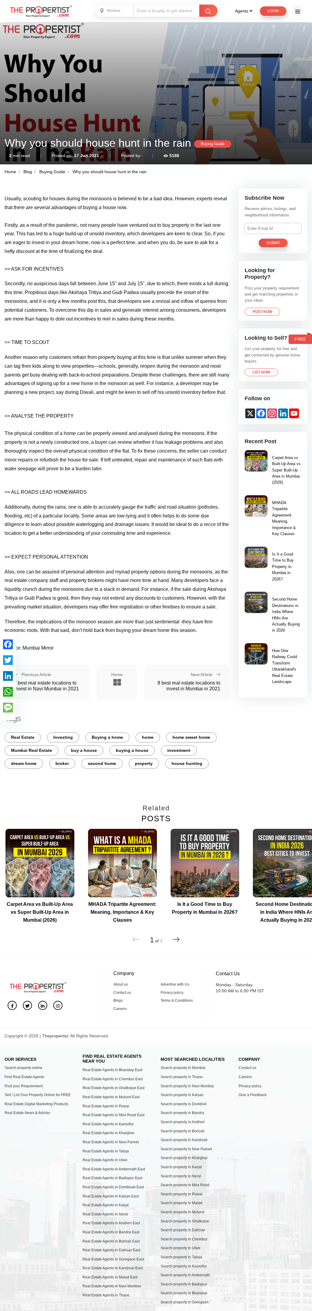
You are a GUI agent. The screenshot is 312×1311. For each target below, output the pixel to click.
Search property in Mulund (182, 1212)
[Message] (8, 707)
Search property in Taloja (181, 1257)
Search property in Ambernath (185, 1275)
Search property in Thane (182, 1077)
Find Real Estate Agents (24, 1077)
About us (120, 984)
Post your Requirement (24, 1086)
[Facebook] (8, 644)
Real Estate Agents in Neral (105, 1214)
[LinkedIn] (8, 676)
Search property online (23, 1068)
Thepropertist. (55, 1035)
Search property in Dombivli (184, 1104)
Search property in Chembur (184, 1239)
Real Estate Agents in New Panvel (111, 1142)
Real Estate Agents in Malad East (110, 1277)
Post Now (262, 312)
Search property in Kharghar (184, 1158)
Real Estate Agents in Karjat (106, 1205)
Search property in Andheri (183, 1122)
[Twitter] (8, 660)
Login (273, 11)
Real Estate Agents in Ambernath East (114, 1169)
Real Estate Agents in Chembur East (113, 1079)
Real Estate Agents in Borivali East (111, 1241)
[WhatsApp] (8, 691)
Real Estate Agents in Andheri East (111, 1223)
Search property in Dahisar (183, 1230)
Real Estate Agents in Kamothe (108, 1124)
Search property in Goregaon (185, 1302)
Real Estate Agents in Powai (106, 1106)
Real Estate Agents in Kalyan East (111, 1196)
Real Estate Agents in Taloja (106, 1151)
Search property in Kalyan (182, 1095)
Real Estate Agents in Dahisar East (111, 1250)
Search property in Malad (181, 1203)
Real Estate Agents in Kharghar (108, 1133)
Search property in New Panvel (186, 1149)
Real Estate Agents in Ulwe (105, 1160)
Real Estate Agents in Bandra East (111, 1232)
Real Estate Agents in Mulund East (111, 1097)
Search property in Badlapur (184, 1284)
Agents (242, 11)
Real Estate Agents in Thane (106, 1295)
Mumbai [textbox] (113, 11)
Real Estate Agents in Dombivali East (113, 1187)
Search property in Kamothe (184, 1266)
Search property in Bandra (182, 1113)
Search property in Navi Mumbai (187, 1086)
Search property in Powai (181, 1194)
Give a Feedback (253, 1095)
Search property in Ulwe (180, 1248)
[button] (176, 937)
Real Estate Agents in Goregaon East (113, 1259)
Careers (120, 1009)
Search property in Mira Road (185, 1185)
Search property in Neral (181, 1176)
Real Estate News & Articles (27, 1113)
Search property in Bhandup (184, 1293)
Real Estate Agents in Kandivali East (113, 1268)
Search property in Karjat (181, 1167)
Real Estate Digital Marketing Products (36, 1104)
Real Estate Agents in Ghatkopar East (113, 1088)
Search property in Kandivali (184, 1140)
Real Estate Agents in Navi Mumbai (112, 1286)
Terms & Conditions (177, 1000)
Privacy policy (172, 992)
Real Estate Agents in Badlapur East (112, 1178)
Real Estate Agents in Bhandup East (112, 1070)
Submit (273, 243)
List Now (261, 372)
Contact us (122, 992)
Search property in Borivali (182, 1131)
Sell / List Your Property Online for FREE (38, 1095)
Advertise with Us (175, 984)
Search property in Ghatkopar (185, 1221)
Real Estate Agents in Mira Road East (113, 1115)
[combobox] (115, 11)
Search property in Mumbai (183, 1068)
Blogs (118, 1000)
